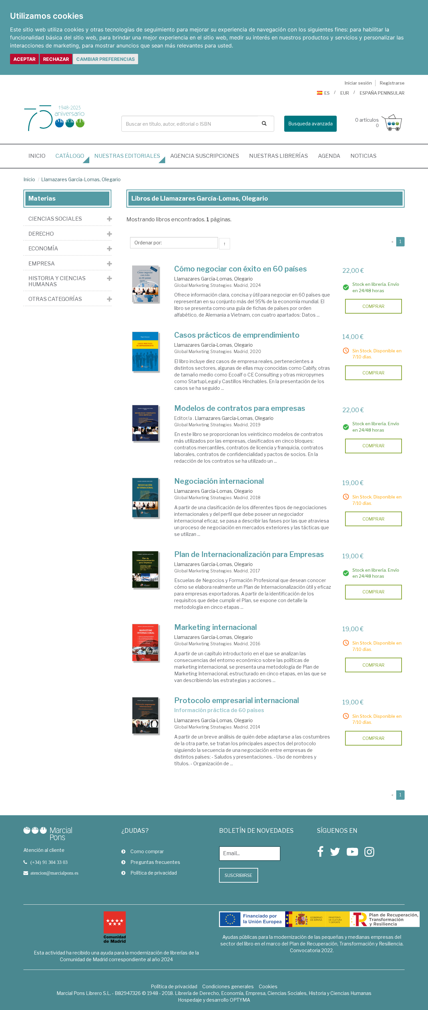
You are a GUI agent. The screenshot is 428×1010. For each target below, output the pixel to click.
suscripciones (204, 156)
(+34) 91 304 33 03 (49, 862)
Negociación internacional (219, 481)
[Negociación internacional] (145, 497)
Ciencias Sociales (55, 219)
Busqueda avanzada (310, 123)
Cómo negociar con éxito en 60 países (240, 268)
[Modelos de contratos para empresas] (145, 423)
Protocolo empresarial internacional (236, 700)
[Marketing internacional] (145, 642)
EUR (344, 93)
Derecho (41, 234)
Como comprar (147, 851)
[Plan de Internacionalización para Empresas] (145, 569)
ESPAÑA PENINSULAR (382, 93)
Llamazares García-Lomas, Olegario (81, 179)
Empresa (41, 264)
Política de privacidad (153, 873)
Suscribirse (238, 875)
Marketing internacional (215, 627)
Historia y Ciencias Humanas (57, 281)
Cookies (268, 986)
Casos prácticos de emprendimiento (237, 335)
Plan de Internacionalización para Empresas (249, 554)
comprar (373, 306)
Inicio (39, 155)
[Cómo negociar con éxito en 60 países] (145, 283)
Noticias (363, 156)
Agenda (329, 156)
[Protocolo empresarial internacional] (145, 715)
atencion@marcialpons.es (54, 873)
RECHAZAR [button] (56, 59)
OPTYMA (240, 1000)
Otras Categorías (55, 299)
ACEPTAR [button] (24, 59)
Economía (43, 249)
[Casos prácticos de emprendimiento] (145, 351)
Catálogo (70, 156)
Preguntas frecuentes (155, 862)
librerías (278, 156)
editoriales (127, 156)
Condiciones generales (228, 986)
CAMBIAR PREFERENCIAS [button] (105, 59)
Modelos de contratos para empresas (239, 408)
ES (327, 93)
